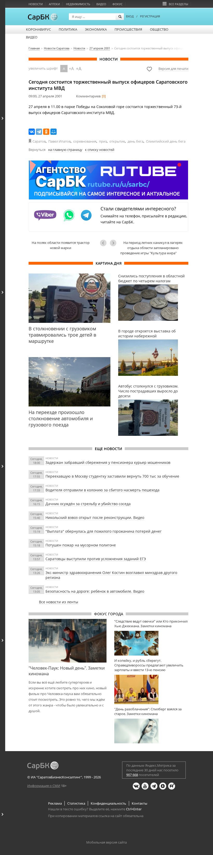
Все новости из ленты (58, 601)
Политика (68, 29)
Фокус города (108, 613)
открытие (117, 141)
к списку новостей (99, 149)
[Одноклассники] (46, 132)
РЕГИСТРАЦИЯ (150, 16)
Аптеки (54, 4)
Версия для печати (173, 68)
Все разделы (178, 4)
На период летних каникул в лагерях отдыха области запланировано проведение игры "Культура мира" (151, 247)
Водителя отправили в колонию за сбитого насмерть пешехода (102, 489)
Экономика (96, 29)
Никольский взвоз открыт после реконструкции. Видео (94, 517)
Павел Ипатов (59, 141)
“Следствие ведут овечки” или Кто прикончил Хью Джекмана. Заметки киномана (151, 623)
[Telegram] (39, 132)
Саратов (39, 141)
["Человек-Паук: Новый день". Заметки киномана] (67, 641)
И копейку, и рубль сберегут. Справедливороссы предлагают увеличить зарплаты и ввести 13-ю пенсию (148, 665)
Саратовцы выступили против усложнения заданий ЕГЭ (95, 558)
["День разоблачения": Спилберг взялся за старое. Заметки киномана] (151, 731)
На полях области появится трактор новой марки (61, 245)
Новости (36, 4)
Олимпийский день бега (165, 141)
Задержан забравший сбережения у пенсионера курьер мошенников (107, 462)
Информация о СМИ (43, 785)
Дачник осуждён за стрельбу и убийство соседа (88, 503)
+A (71, 68)
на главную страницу (65, 149)
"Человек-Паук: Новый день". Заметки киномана (67, 671)
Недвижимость (78, 4)
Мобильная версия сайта (106, 842)
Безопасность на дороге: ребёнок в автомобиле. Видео (94, 591)
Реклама (55, 803)
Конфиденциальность (108, 803)
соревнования (84, 141)
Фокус (117, 4)
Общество (159, 29)
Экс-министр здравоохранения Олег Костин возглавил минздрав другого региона (111, 575)
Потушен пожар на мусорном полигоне (80, 545)
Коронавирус (38, 29)
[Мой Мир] (53, 132)
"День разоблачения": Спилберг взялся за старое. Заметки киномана (148, 711)
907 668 (132, 774)
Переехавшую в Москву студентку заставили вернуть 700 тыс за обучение (112, 476)
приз (103, 141)
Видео (101, 4)
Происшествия (128, 29)
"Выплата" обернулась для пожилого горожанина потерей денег (103, 531)
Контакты (139, 803)
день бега (135, 141)
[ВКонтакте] (32, 132)
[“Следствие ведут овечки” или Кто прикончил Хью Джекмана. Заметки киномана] (151, 643)
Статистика (76, 803)
